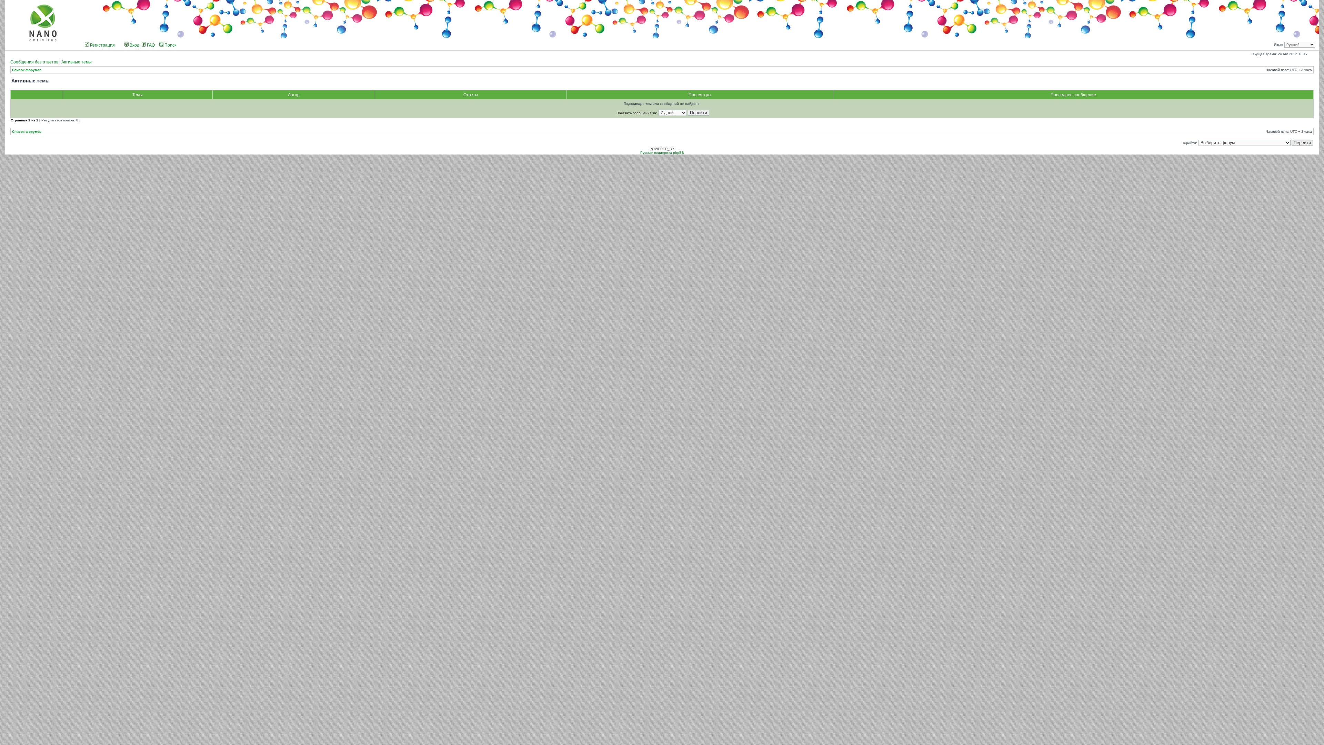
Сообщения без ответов (34, 62)
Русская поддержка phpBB (662, 153)
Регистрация (102, 45)
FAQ (150, 45)
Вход (134, 45)
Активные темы (76, 62)
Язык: (1278, 45)
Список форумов (26, 70)
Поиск (169, 45)
